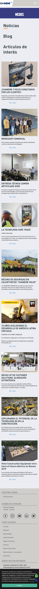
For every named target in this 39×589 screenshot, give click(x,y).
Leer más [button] (31, 581)
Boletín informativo (9, 548)
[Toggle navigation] (35, 3)
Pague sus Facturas (9, 541)
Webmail (6, 530)
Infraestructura (8, 497)
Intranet (6, 526)
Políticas (6, 545)
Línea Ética (6, 556)
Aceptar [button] (19, 585)
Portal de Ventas (8, 537)
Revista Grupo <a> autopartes (12, 552)
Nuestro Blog (7, 534)
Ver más (12, 103)
